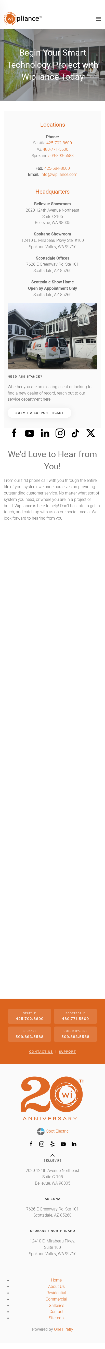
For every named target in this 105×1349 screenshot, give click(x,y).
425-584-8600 (57, 168)
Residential (56, 1293)
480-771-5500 (55, 149)
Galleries (56, 1305)
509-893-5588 (61, 155)
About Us (56, 1286)
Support (67, 1051)
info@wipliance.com (59, 174)
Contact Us (41, 1051)
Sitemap (56, 1318)
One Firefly (63, 1329)
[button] (98, 19)
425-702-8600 (59, 143)
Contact (56, 1311)
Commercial (56, 1299)
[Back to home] (23, 19)
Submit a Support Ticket (39, 413)
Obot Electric (57, 1131)
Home (56, 1280)
